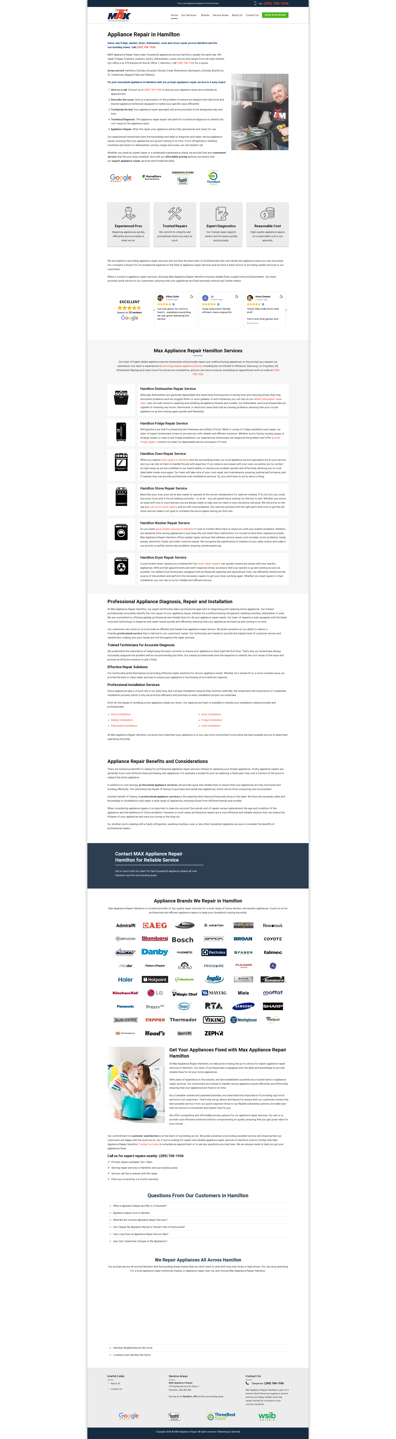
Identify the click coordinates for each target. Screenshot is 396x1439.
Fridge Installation (211, 720)
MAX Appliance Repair (185, 1431)
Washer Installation (122, 720)
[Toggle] (110, 1206)
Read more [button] (231, 323)
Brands (205, 15)
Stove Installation (121, 714)
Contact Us (252, 15)
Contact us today (149, 1144)
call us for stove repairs (163, 506)
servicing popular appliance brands (182, 365)
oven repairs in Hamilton (175, 459)
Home (174, 15)
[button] (286, 310)
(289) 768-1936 (275, 3)
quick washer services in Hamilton (174, 528)
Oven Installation (211, 725)
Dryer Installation (211, 714)
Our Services (188, 15)
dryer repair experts (209, 563)
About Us (237, 15)
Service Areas (220, 15)
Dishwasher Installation (124, 725)
